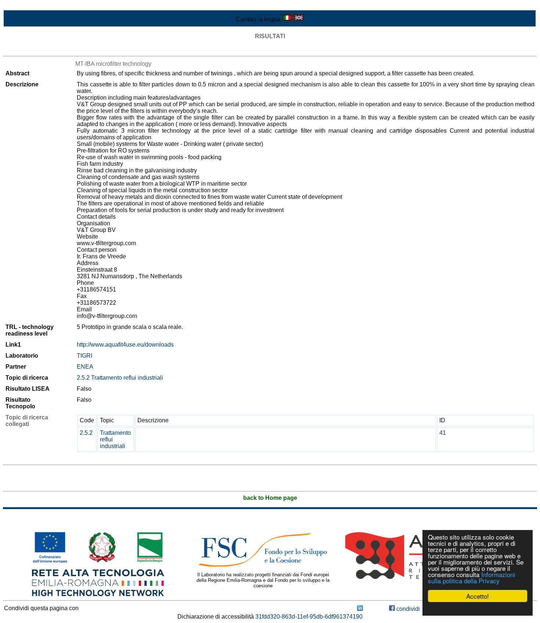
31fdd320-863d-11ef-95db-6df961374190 (309, 616)
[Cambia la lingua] (293, 19)
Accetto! (477, 596)
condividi (407, 609)
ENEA (85, 367)
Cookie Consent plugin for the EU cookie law (477, 609)
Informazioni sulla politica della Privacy (471, 577)
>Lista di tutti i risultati (31, 49)
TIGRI (84, 355)
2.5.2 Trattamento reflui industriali (120, 378)
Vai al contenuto (24, 6)
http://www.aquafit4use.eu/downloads (125, 344)
